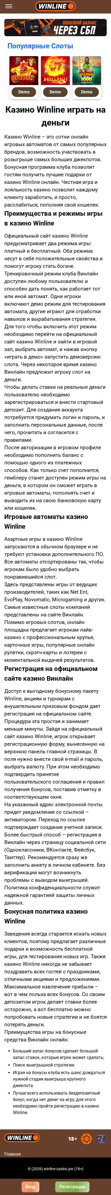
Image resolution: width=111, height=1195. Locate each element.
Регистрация (72, 1186)
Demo (23, 91)
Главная (12, 1154)
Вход (30, 1186)
